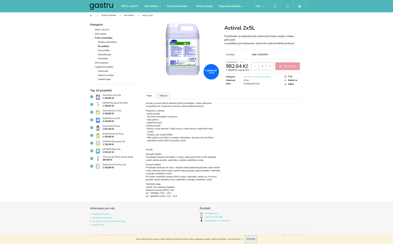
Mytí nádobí (100, 33)
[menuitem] (129, 6)
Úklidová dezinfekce (107, 42)
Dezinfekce (103, 58)
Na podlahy (103, 46)
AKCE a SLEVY (102, 29)
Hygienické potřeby (104, 66)
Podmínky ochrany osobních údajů (108, 221)
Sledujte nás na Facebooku (217, 220)
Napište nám (98, 224)
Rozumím (251, 239)
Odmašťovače (104, 54)
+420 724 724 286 (213, 217)
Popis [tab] (149, 95)
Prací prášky (103, 50)
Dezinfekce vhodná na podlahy (257, 76)
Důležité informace (101, 214)
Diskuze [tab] (163, 95)
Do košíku (290, 66)
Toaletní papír (104, 79)
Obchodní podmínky (102, 217)
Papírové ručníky (106, 75)
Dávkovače (103, 71)
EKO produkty (101, 62)
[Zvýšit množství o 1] (270, 66)
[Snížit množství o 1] (255, 66)
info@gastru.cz (211, 213)
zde (241, 239)
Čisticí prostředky (103, 37)
